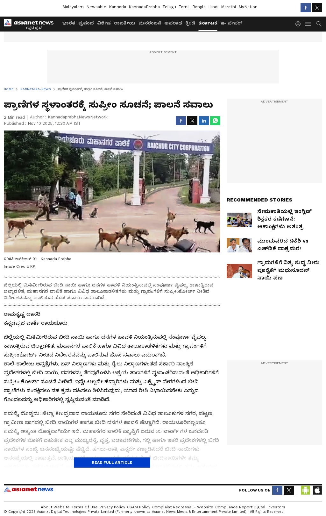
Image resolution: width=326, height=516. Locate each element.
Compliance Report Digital (240, 507)
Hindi (213, 6)
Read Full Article (112, 462)
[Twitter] (317, 7)
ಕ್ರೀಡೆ (190, 22)
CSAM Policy (138, 507)
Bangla (199, 6)
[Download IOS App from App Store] (317, 490)
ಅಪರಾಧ (173, 22)
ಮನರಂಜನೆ (149, 22)
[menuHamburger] (308, 24)
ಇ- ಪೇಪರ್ (231, 22)
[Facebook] (306, 7)
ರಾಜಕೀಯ (124, 22)
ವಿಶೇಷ (104, 22)
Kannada (117, 6)
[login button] (299, 24)
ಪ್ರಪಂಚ (86, 22)
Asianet (28, 489)
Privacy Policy (112, 507)
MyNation (248, 6)
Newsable (96, 6)
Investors (276, 507)
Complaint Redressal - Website (182, 507)
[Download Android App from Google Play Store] (306, 490)
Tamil (184, 6)
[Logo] (31, 24)
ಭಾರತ (68, 22)
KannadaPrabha (144, 6)
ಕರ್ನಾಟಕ (207, 22)
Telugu (169, 6)
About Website (55, 507)
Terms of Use (85, 507)
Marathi (228, 6)
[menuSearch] (319, 23)
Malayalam (73, 6)
